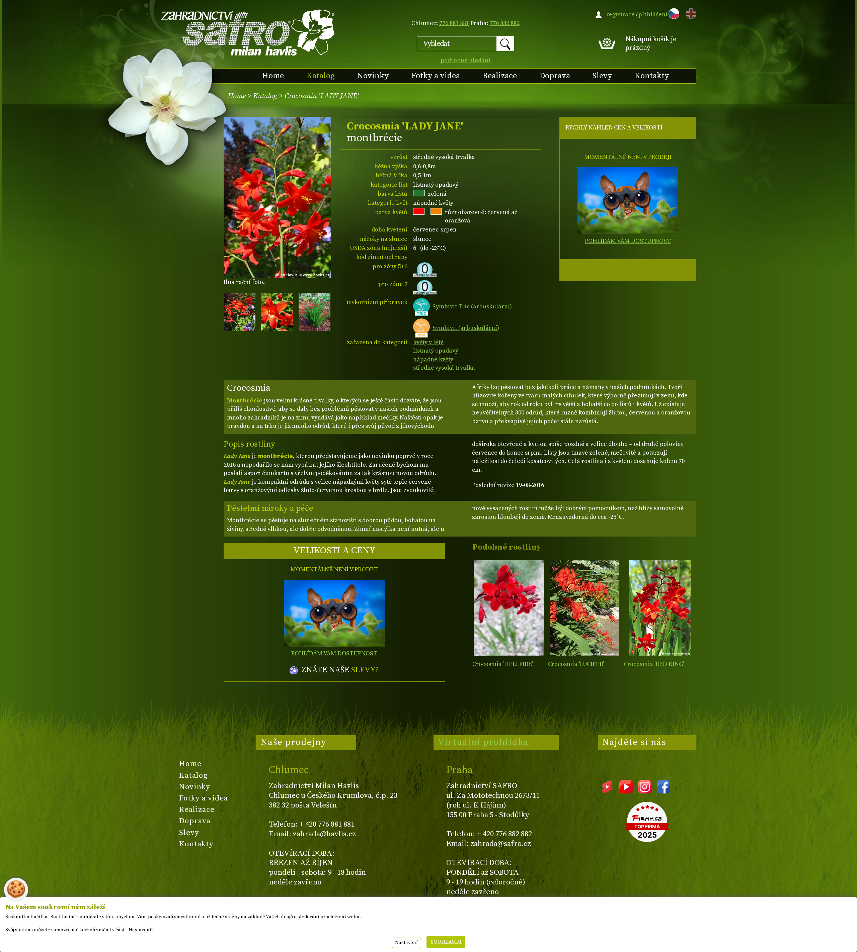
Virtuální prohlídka (483, 742)
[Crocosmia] (508, 608)
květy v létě (428, 342)
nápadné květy (433, 359)
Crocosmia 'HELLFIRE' (502, 664)
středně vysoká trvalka (444, 368)
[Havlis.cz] (248, 32)
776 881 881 (454, 23)
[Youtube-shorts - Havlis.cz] (607, 791)
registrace (620, 14)
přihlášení (653, 14)
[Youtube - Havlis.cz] (626, 791)
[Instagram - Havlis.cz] (644, 791)
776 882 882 (505, 23)
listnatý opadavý (435, 351)
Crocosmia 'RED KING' (654, 664)
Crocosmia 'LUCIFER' (576, 664)
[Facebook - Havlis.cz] (663, 791)
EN (690, 12)
